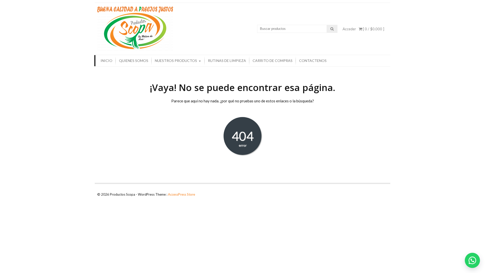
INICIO (106, 60)
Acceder (349, 29)
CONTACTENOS (313, 60)
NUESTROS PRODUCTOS (176, 60)
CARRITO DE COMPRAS (273, 60)
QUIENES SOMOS (133, 60)
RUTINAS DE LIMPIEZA (227, 60)
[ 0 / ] (373, 29)
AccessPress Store (181, 194)
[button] (472, 260)
